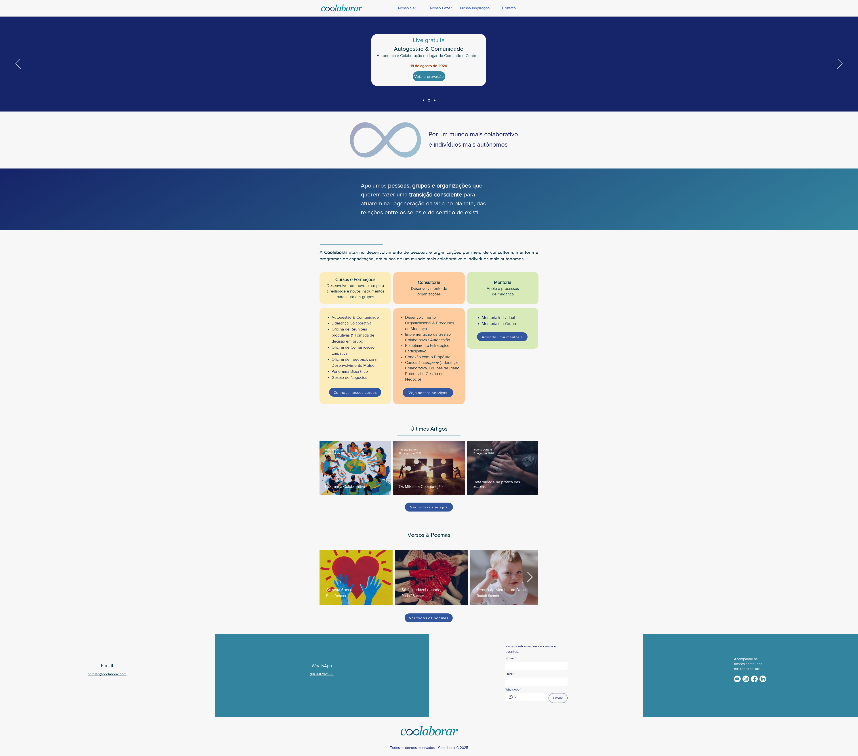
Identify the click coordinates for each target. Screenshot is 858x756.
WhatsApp (513, 689)
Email (510, 674)
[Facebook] (754, 679)
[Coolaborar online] (423, 100)
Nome (510, 658)
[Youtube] (737, 679)
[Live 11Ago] (428, 100)
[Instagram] (745, 679)
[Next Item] (529, 577)
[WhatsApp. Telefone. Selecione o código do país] (512, 697)
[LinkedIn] (762, 679)
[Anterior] (18, 64)
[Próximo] (840, 64)
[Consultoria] (434, 100)
